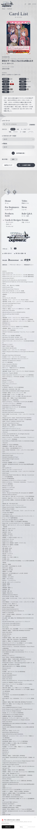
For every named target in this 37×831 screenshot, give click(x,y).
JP (25, 4)
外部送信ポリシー (29, 265)
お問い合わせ (8, 253)
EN (29, 4)
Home (3, 8)
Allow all (8, 827)
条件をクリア (8, 165)
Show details (31, 826)
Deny (21, 827)
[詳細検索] (32, 124)
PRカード (8, 224)
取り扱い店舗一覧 (21, 253)
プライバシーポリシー (16, 265)
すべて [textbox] (5, 139)
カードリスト (9, 222)
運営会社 (4, 265)
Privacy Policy (5, 823)
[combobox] (18, 139)
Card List (9, 8)
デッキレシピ (9, 226)
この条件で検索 (26, 165)
